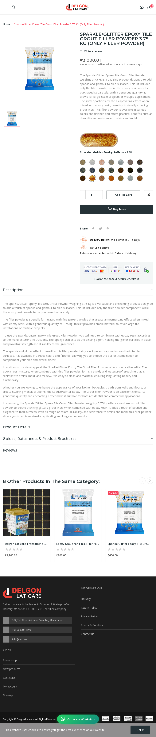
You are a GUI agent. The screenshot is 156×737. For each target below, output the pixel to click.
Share (93, 228)
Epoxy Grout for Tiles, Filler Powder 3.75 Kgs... (78, 544)
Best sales (9, 677)
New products (11, 669)
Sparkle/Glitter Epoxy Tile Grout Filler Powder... (129, 544)
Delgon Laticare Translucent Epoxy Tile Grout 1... (26, 544)
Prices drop (10, 660)
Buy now (119, 209)
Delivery (86, 599)
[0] (149, 7)
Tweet (100, 228)
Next (150, 480)
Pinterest (107, 228)
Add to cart (123, 195)
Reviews (10, 450)
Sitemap (8, 695)
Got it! (140, 730)
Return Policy (89, 607)
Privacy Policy (89, 616)
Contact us (87, 634)
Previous (142, 480)
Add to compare (148, 194)
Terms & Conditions (93, 625)
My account (10, 686)
